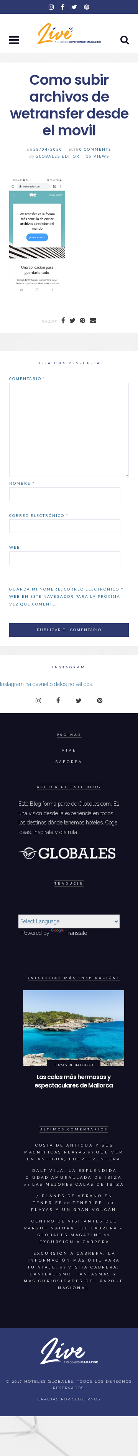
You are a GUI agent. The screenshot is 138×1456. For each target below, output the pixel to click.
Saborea (69, 762)
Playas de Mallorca (73, 1064)
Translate (76, 933)
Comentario (27, 378)
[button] (15, 40)
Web (14, 547)
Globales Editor (58, 156)
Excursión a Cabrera (74, 1242)
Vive (69, 750)
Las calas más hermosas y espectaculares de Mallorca (73, 1081)
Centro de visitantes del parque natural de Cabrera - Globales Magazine (73, 1228)
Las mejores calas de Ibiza (78, 1184)
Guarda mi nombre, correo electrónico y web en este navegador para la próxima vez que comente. (66, 596)
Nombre (22, 483)
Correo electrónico (39, 515)
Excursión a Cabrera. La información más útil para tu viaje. (74, 1260)
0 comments (95, 149)
